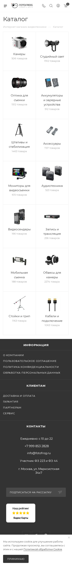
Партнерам (12, 407)
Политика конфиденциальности (31, 366)
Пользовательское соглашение (30, 360)
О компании (13, 355)
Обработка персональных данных (31, 372)
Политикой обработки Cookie (42, 549)
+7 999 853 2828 (37, 446)
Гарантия (10, 401)
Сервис (9, 413)
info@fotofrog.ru (39, 453)
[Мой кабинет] (58, 6)
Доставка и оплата (19, 395)
